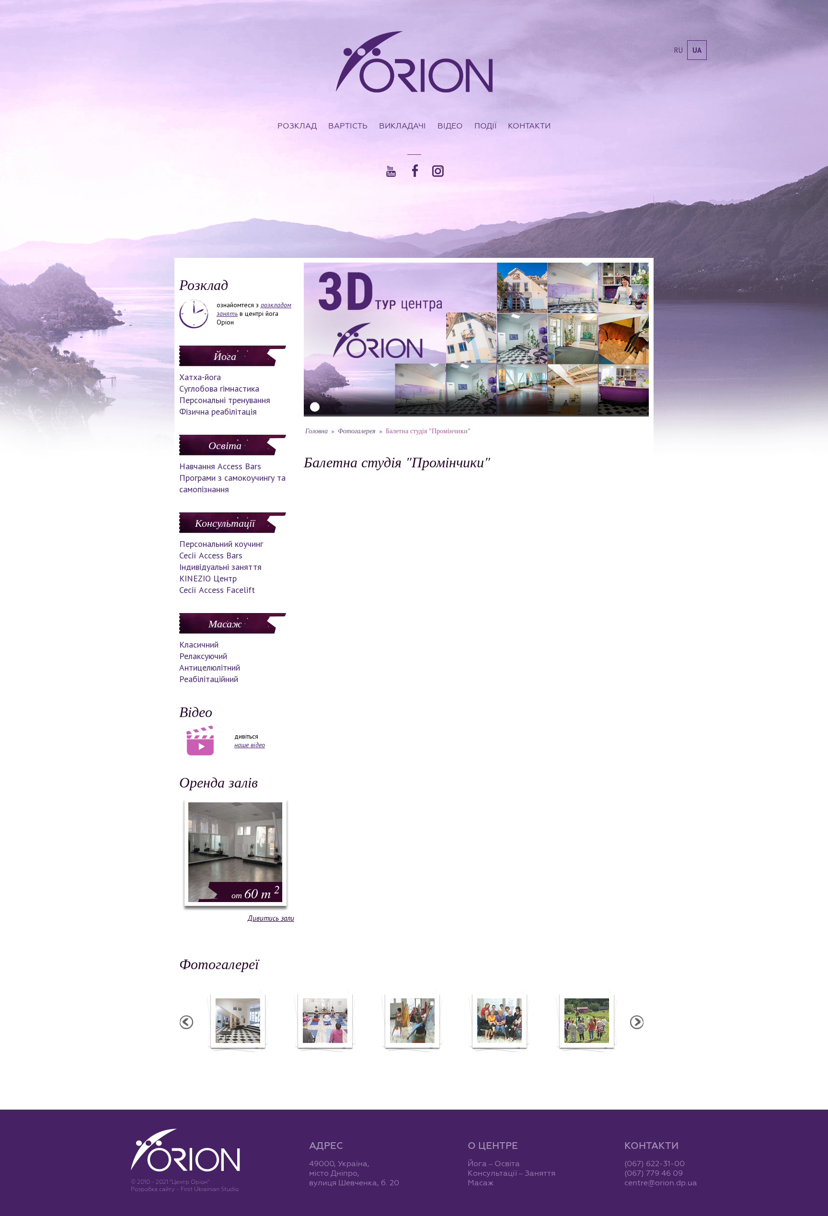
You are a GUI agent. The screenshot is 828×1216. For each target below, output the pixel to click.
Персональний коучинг (221, 543)
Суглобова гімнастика (219, 388)
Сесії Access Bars (210, 555)
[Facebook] (415, 170)
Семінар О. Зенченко (237, 1058)
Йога (225, 355)
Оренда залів (218, 781)
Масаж (225, 623)
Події (485, 125)
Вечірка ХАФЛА (324, 1058)
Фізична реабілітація (218, 411)
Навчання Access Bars (220, 466)
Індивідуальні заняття (220, 566)
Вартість (348, 125)
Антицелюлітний (209, 667)
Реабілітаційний (208, 678)
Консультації (225, 522)
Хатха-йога (200, 376)
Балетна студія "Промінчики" (586, 1058)
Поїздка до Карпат (499, 1058)
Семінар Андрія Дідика (412, 1058)
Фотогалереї (219, 963)
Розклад (297, 125)
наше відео (249, 745)
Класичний (198, 644)
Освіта (225, 445)
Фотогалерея (357, 430)
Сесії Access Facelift (217, 589)
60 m (255, 893)
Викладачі (402, 125)
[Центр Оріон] (414, 62)
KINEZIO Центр (208, 578)
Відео (450, 125)
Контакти (529, 125)
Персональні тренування (224, 399)
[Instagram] (438, 171)
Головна (316, 430)
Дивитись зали (271, 918)
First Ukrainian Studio (210, 1189)
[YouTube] (391, 171)
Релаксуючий (203, 655)
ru (678, 50)
